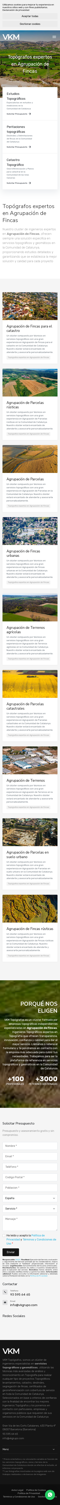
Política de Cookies (36, 1490)
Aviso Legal (17, 1490)
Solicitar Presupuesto (17, 114)
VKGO (18, 1260)
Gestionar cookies (30, 23)
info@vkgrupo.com (13, 1438)
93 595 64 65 (10, 1433)
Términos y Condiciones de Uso (19, 1496)
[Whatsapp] (50, 1495)
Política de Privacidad (38, 1276)
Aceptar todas (30, 16)
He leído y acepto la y (31, 1239)
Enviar (11, 1252)
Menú (5, 1449)
